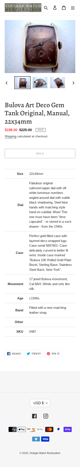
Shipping (10, 136)
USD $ (38, 403)
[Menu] (72, 7)
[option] (22, 82)
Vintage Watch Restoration (44, 453)
